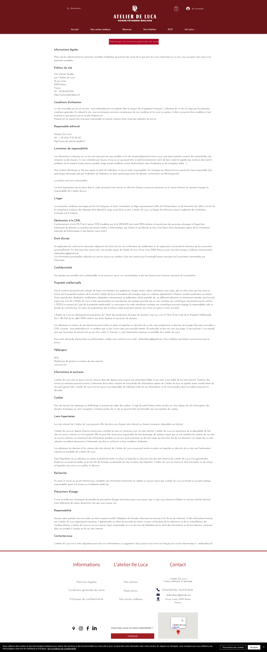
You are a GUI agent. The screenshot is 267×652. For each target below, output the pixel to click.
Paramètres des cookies (233, 647)
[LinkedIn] (94, 628)
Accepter (254, 647)
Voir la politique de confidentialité (61, 648)
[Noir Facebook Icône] (87, 628)
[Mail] (158, 594)
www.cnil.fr (101, 231)
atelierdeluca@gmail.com (66, 253)
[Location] (158, 599)
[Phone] (158, 589)
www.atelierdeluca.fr (100, 109)
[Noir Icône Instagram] (81, 628)
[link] (176, 8)
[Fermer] (263, 647)
